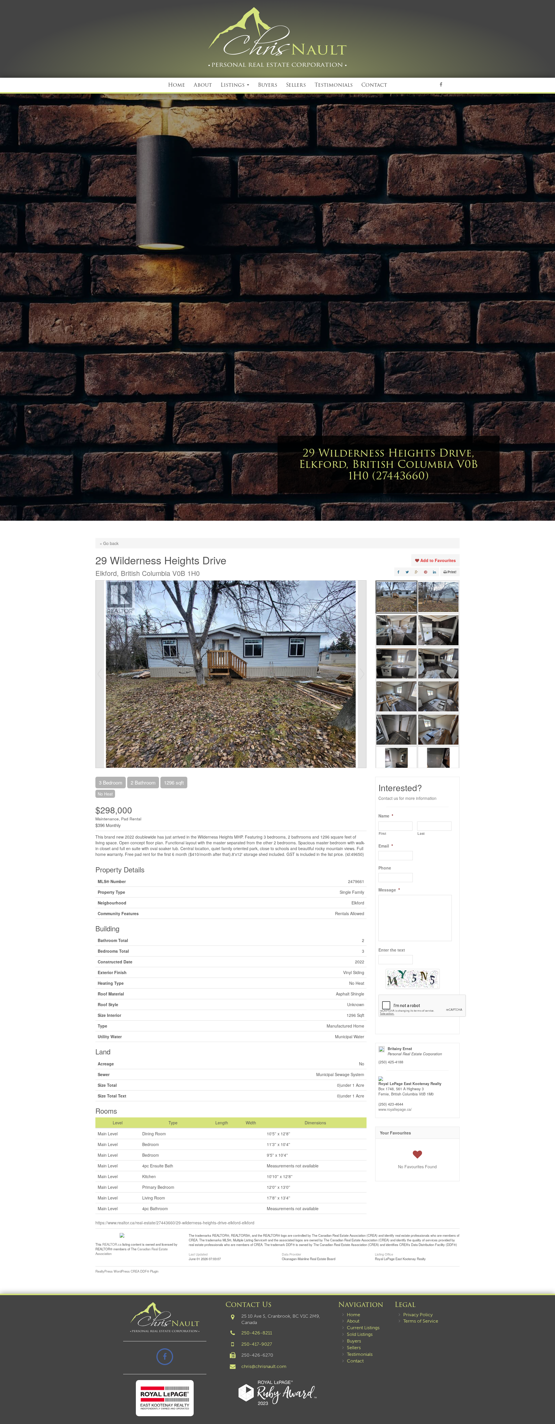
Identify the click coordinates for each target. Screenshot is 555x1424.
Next (362, 674)
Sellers (296, 85)
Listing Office (384, 1254)
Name (385, 815)
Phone (384, 867)
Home (176, 85)
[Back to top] (546, 1402)
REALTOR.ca (111, 1244)
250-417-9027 (256, 1344)
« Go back (109, 543)
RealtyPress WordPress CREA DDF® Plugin (126, 1271)
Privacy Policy (418, 1314)
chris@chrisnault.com (263, 1366)
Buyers (267, 85)
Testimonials (333, 85)
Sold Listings (360, 1334)
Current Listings (363, 1327)
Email (385, 845)
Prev (99, 674)
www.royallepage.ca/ (395, 1109)
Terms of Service (420, 1321)
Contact (374, 85)
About (203, 85)
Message (389, 889)
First (382, 833)
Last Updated (198, 1254)
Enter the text (391, 949)
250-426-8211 (256, 1333)
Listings (233, 85)
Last (421, 833)
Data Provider (291, 1254)
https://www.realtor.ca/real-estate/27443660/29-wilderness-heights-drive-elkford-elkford (174, 1222)
